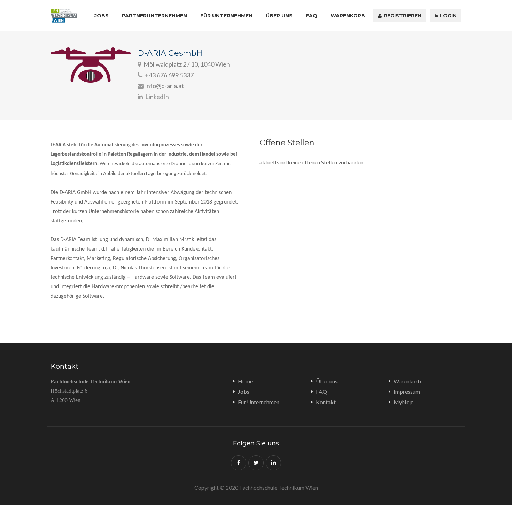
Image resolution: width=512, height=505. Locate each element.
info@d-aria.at (164, 86)
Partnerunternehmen (154, 16)
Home (245, 381)
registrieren (401, 16)
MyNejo (404, 402)
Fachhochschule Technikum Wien (91, 381)
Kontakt (326, 402)
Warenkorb (348, 16)
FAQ (311, 16)
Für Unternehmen (226, 16)
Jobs (101, 16)
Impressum (407, 391)
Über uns (279, 16)
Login (448, 16)
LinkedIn (156, 96)
